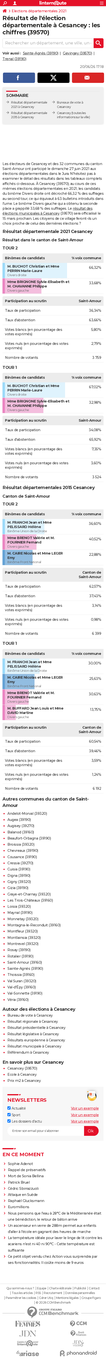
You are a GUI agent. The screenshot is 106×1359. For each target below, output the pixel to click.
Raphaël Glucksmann (26, 1201)
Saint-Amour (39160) (24, 962)
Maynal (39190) (19, 912)
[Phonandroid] (78, 1353)
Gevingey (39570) (77, 53)
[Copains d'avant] (27, 1343)
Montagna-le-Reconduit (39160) (34, 925)
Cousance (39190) (22, 857)
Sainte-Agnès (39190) (40, 53)
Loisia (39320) (19, 906)
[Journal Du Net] (27, 1334)
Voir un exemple (85, 1108)
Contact (94, 1288)
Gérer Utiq (46, 1298)
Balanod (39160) (20, 832)
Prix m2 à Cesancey (24, 1080)
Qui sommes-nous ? (20, 1288)
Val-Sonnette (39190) (24, 993)
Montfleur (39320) (22, 931)
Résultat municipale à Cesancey (34, 1046)
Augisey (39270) (20, 826)
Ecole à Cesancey (21, 1074)
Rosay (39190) (19, 950)
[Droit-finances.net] (78, 1334)
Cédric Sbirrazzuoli (23, 1188)
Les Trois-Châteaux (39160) (30, 900)
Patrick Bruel (19, 1182)
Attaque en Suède (23, 1194)
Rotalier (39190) (20, 956)
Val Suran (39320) (21, 981)
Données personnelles (80, 1293)
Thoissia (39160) (20, 974)
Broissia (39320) (20, 844)
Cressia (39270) (20, 863)
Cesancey (64, 113)
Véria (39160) (18, 999)
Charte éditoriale (60, 1288)
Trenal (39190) (14, 59)
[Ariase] (27, 1353)
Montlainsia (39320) (24, 937)
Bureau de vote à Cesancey (30, 1015)
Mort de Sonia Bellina (26, 1176)
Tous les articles (22, 1293)
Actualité (18, 1108)
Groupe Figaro (91, 1298)
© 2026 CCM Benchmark (53, 1302)
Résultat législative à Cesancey (33, 1034)
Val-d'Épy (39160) (21, 987)
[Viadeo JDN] (78, 1343)
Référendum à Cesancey (28, 1052)
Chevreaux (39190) (22, 850)
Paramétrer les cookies (21, 1298)
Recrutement (53, 1293)
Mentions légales (67, 1298)
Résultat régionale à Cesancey (32, 1021)
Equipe (41, 1288)
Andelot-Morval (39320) (27, 813)
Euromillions (18, 1207)
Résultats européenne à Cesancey (36, 1040)
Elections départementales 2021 (39, 11)
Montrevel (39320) (22, 944)
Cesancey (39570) (22, 1068)
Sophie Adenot (20, 1164)
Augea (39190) (19, 819)
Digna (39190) (18, 875)
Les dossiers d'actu (26, 1121)
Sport (15, 1115)
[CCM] (78, 1324)
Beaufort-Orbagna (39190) (29, 838)
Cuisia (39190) (18, 869)
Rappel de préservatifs (27, 1170)
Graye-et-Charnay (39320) (29, 894)
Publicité (80, 1288)
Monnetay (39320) (22, 919)
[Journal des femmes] (27, 1324)
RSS (38, 1293)
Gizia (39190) (17, 888)
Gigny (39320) (19, 882)
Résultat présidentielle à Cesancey (36, 1027)
